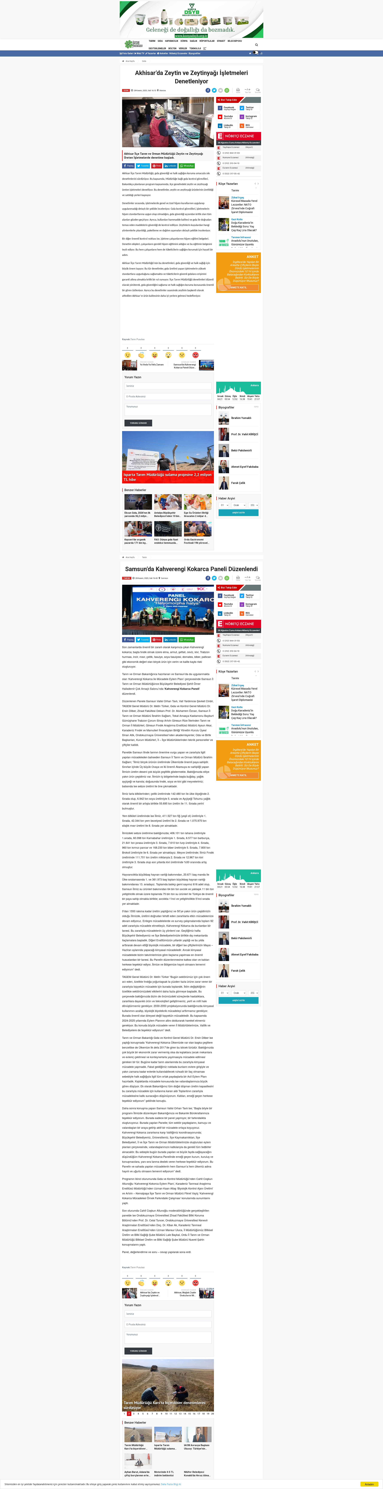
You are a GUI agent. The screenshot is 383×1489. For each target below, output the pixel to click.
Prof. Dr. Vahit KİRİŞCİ (244, 434)
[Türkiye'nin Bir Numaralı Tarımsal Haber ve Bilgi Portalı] (134, 44)
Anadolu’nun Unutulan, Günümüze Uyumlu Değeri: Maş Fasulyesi (244, 229)
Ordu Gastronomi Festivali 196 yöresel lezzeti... (196, 543)
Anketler (163, 53)
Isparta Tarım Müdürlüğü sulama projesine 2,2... (164, 1448)
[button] (255, 183)
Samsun (164, 578)
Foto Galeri (127, 53)
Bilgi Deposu (235, 41)
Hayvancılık (171, 41)
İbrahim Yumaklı (241, 418)
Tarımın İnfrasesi (241, 222)
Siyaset (221, 41)
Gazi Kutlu (237, 204)
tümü (256, 407)
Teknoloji (195, 48)
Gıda (160, 41)
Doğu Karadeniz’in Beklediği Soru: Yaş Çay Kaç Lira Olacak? (244, 211)
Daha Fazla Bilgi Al (171, 1484)
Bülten (172, 48)
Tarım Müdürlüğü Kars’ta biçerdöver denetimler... (135, 1448)
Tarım (152, 41)
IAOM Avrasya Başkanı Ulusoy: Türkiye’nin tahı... (196, 1448)
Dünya (184, 41)
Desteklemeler (157, 48)
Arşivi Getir (238, 513)
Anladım (369, 1484)
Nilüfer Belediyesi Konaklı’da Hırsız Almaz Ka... (197, 1475)
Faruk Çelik (238, 482)
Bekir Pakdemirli (241, 450)
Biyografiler (194, 53)
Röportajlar (207, 41)
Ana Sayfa (129, 61)
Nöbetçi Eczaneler (178, 53)
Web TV (140, 53)
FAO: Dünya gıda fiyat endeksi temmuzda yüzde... (166, 543)
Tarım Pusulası (137, 339)
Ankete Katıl (238, 287)
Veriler (183, 48)
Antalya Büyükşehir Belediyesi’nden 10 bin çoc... (166, 516)
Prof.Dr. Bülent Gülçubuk (239, 242)
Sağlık (193, 41)
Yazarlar (151, 53)
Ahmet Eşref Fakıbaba (244, 466)
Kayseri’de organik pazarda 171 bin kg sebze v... (135, 543)
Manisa (162, 90)
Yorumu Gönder (138, 423)
